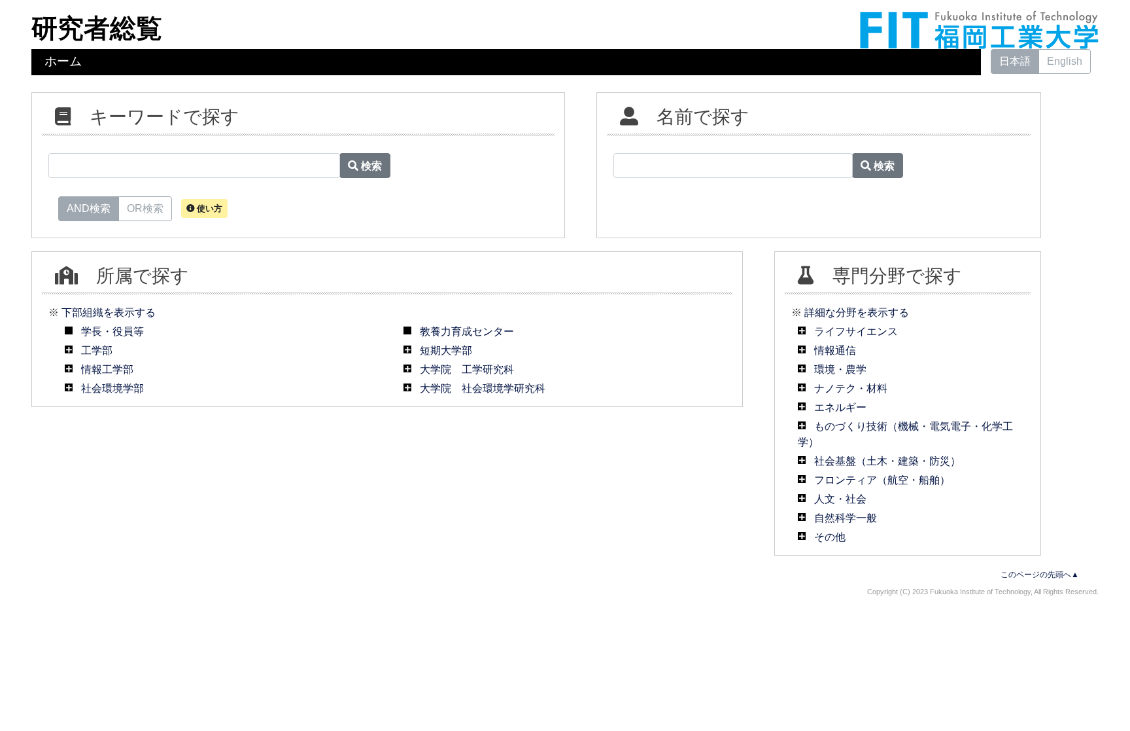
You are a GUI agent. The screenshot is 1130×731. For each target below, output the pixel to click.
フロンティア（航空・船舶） (882, 480)
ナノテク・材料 (850, 388)
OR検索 (145, 208)
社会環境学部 (112, 388)
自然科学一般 (845, 518)
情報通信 (835, 350)
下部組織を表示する (108, 312)
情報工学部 (107, 369)
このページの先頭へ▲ (1040, 574)
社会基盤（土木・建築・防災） (887, 461)
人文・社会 (840, 499)
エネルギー (840, 407)
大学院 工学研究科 (467, 369)
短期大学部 (446, 350)
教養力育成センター (467, 331)
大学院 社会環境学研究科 (482, 388)
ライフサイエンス (856, 331)
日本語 (1015, 61)
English (1064, 61)
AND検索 (89, 208)
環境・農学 (840, 369)
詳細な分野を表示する (856, 312)
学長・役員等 (112, 331)
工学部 (96, 350)
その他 (830, 537)
